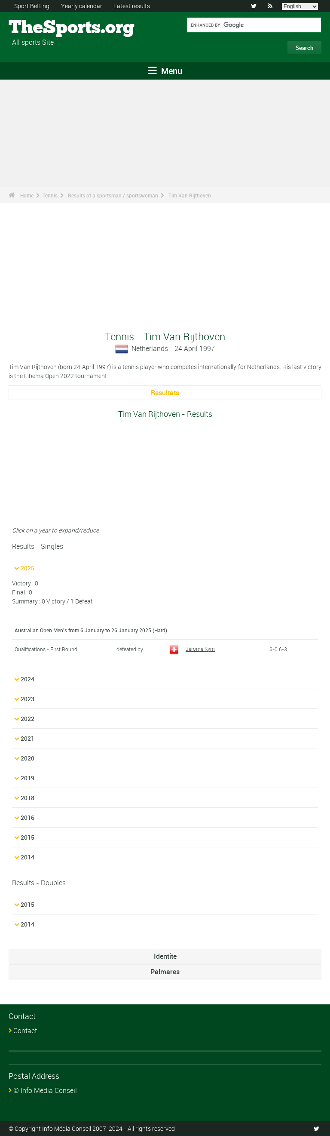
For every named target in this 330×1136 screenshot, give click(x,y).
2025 (27, 568)
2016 (27, 817)
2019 (27, 778)
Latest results (131, 6)
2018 (27, 798)
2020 (27, 758)
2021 (27, 738)
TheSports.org (41, 28)
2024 (27, 679)
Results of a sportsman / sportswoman (113, 195)
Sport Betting (31, 6)
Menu (170, 71)
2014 (27, 857)
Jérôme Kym (200, 648)
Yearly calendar (81, 6)
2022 (27, 718)
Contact (25, 1030)
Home (27, 195)
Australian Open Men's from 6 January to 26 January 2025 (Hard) (91, 630)
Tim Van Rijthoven (189, 195)
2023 (27, 699)
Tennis (50, 195)
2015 (27, 837)
